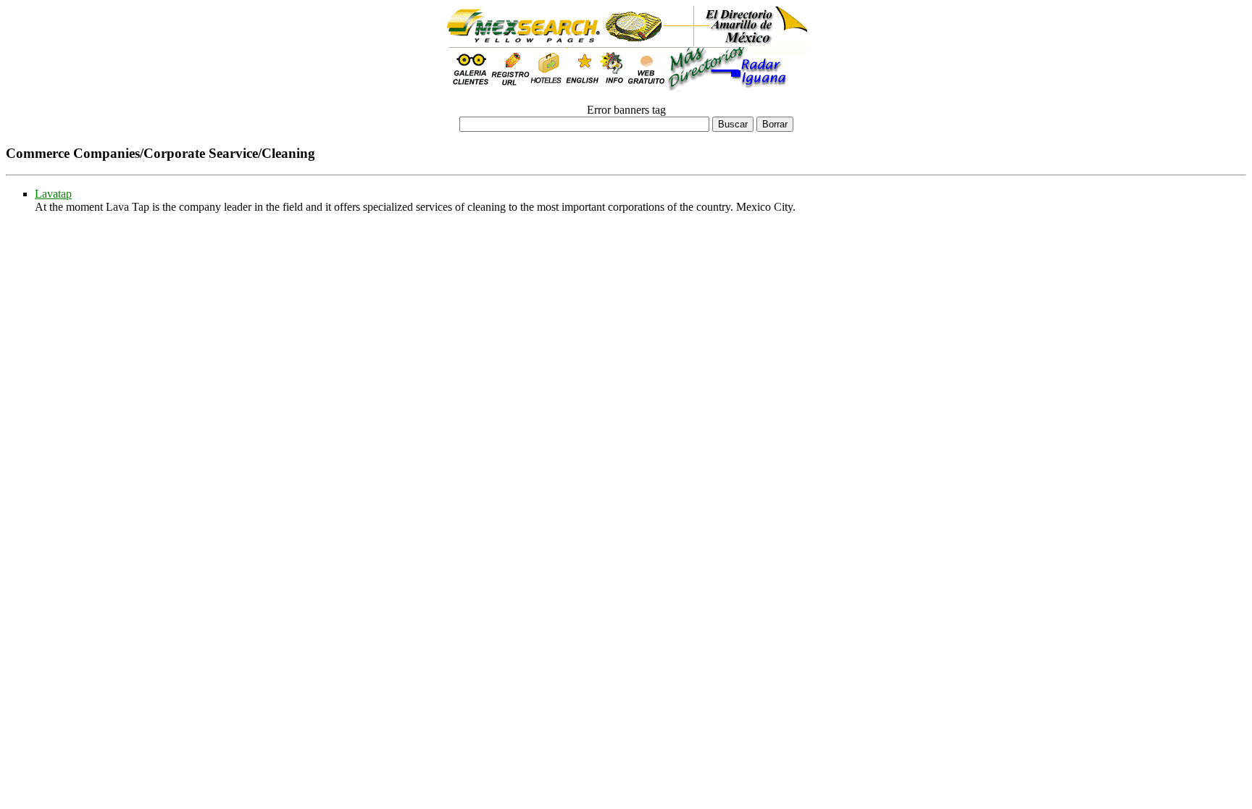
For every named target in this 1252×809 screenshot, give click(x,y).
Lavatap (53, 194)
